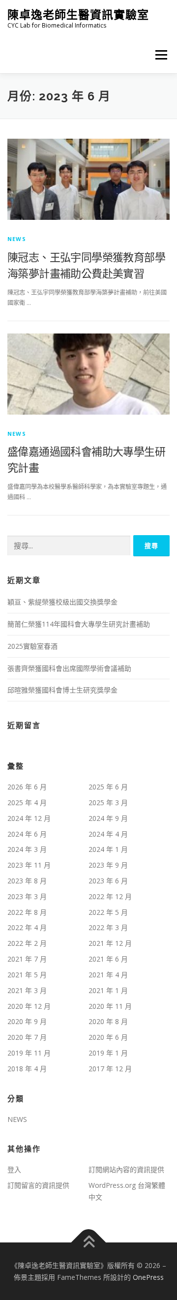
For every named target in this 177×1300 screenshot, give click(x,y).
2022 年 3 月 (108, 927)
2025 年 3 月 (108, 802)
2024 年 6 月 (27, 834)
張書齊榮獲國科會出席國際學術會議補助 (69, 668)
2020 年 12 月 (29, 1006)
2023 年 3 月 (27, 896)
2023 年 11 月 (29, 865)
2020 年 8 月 (108, 1021)
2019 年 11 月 (29, 1053)
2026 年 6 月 (27, 786)
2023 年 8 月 (27, 880)
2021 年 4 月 (108, 974)
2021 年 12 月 (110, 943)
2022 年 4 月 (27, 927)
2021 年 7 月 (27, 959)
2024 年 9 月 (108, 818)
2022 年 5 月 (108, 912)
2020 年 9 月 (27, 1021)
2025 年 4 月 (27, 802)
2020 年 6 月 (108, 1037)
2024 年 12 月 (29, 818)
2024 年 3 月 (27, 849)
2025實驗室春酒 (32, 646)
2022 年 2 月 (27, 943)
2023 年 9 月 (108, 865)
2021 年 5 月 (27, 974)
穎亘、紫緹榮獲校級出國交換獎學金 (62, 601)
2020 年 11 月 (110, 1006)
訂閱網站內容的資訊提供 (126, 1169)
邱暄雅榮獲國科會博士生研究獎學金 (62, 690)
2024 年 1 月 (108, 849)
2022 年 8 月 (27, 912)
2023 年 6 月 (108, 880)
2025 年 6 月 (108, 786)
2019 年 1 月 (108, 1053)
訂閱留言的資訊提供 (38, 1185)
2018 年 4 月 (27, 1068)
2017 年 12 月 (110, 1068)
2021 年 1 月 (108, 990)
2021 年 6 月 (108, 959)
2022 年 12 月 (110, 896)
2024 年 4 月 (108, 834)
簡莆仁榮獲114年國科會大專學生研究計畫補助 (78, 624)
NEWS (16, 238)
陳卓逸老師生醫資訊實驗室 (78, 14)
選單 (158, 55)
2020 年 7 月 (27, 1037)
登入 (14, 1169)
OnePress (148, 1277)
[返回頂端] (88, 1242)
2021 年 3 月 (27, 990)
